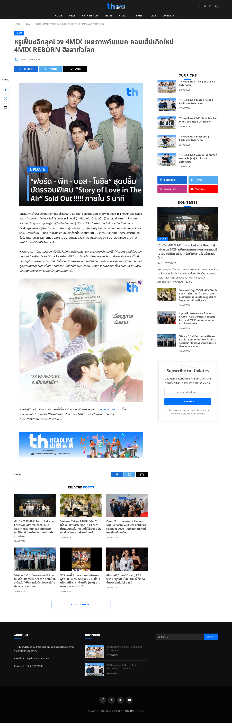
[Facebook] (6, 89)
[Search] (216, 6)
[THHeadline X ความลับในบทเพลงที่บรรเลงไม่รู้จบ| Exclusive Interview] (166, 159)
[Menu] (15, 6)
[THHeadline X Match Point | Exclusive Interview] (166, 104)
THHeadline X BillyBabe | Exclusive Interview (194, 138)
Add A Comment (81, 604)
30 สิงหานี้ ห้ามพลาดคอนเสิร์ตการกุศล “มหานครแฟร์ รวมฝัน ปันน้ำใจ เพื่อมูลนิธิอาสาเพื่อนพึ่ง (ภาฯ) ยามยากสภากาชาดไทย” (80, 581)
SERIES (108, 15)
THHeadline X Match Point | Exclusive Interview (196, 101)
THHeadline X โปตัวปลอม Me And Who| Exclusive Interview (198, 120)
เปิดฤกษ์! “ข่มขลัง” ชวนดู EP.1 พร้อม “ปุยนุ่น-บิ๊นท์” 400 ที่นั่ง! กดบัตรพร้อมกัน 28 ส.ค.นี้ (125, 579)
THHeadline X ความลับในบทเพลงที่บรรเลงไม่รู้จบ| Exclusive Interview (198, 158)
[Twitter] (6, 98)
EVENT (140, 15)
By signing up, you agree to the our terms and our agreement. (189, 412)
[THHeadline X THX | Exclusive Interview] (166, 86)
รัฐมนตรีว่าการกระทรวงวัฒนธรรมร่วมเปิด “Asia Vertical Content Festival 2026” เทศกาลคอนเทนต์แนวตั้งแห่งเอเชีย (126, 527)
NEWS (72, 15)
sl (25, 59)
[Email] (6, 107)
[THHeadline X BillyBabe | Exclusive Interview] (166, 141)
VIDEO (123, 15)
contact (168, 15)
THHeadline (128, 711)
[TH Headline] (116, 6)
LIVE (153, 15)
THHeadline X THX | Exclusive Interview (197, 83)
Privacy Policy (185, 413)
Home (58, 15)
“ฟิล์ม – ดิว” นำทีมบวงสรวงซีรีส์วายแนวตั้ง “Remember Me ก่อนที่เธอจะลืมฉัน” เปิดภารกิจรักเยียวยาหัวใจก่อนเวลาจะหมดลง (35, 581)
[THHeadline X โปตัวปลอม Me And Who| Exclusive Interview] (166, 122)
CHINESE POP (90, 15)
